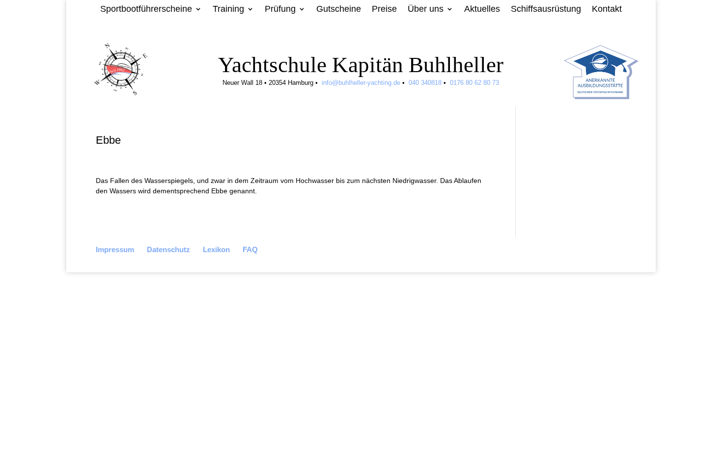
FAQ (250, 249)
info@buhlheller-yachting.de (361, 82)
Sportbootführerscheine (146, 9)
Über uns (426, 9)
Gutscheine (338, 9)
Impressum (115, 249)
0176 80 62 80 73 (474, 82)
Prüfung (280, 9)
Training (228, 9)
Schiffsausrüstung (546, 9)
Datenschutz (168, 249)
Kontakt (607, 9)
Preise (384, 9)
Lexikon (216, 249)
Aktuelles (482, 9)
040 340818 (424, 82)
